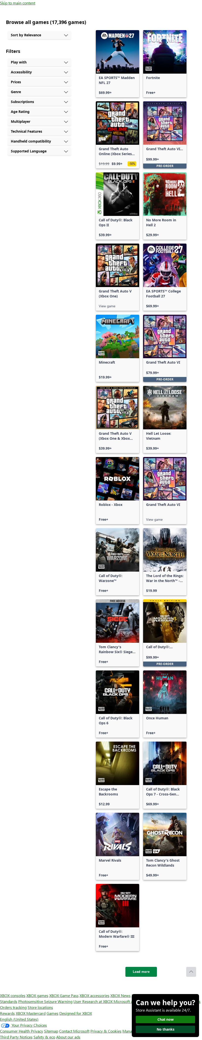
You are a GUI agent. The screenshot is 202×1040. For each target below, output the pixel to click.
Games (52, 1013)
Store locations (40, 1007)
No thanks (165, 1029)
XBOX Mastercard (31, 1013)
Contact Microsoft (74, 1031)
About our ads (68, 1037)
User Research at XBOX (93, 1001)
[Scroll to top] (191, 972)
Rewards (7, 1013)
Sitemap (51, 1031)
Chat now (165, 1019)
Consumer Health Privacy (21, 1031)
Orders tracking (13, 1007)
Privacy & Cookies (105, 1031)
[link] (117, 63)
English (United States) (19, 1019)
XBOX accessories (94, 995)
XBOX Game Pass (64, 995)
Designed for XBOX (75, 1013)
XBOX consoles (12, 995)
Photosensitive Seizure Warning (45, 1001)
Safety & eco (44, 1037)
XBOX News (120, 995)
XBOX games (37, 995)
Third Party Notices (16, 1037)
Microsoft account (129, 1001)
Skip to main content (17, 2)
